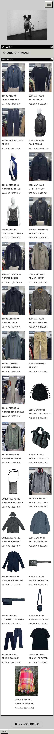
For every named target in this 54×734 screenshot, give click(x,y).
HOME (4, 731)
